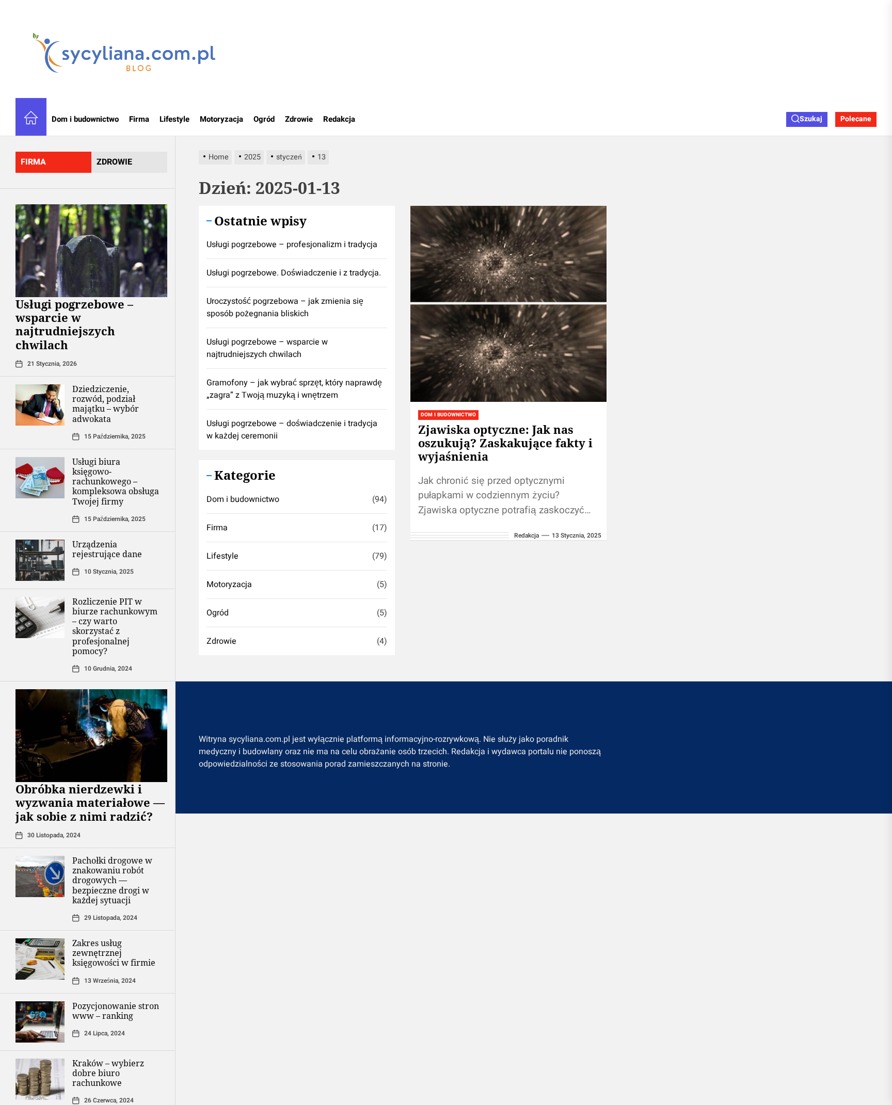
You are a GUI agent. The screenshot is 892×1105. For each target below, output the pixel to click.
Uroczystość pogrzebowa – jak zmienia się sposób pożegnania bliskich (284, 307)
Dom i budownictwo (85, 119)
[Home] (30, 119)
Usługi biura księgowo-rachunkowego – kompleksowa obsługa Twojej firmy (115, 481)
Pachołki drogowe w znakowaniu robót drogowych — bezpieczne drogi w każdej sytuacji (112, 880)
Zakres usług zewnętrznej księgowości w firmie (113, 952)
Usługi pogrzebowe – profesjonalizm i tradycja (291, 244)
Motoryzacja (221, 119)
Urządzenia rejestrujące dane (107, 549)
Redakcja (339, 119)
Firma (139, 119)
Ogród (264, 119)
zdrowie (114, 162)
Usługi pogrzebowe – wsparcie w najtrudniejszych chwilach (74, 324)
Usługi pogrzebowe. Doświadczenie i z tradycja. (293, 273)
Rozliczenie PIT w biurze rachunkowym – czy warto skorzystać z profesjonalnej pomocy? (114, 626)
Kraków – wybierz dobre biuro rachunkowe (108, 1073)
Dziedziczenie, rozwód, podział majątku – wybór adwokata (105, 404)
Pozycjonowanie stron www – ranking (115, 1010)
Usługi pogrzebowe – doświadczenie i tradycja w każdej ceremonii (291, 429)
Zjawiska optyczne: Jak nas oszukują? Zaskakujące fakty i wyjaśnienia (505, 442)
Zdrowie (299, 119)
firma (33, 162)
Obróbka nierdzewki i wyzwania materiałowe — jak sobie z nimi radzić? (90, 802)
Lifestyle (174, 119)
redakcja (526, 535)
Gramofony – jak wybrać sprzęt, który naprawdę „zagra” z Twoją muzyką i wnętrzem (294, 389)
